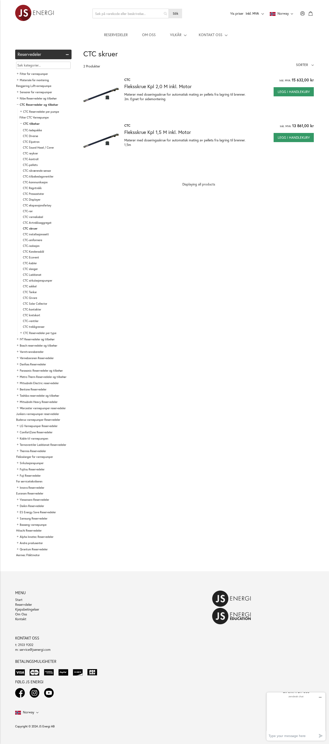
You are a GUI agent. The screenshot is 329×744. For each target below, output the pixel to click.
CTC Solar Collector (35, 303)
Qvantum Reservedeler (34, 549)
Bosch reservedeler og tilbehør (38, 345)
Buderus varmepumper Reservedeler (38, 419)
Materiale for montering (34, 80)
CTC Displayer (31, 199)
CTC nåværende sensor (37, 170)
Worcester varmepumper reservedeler (43, 408)
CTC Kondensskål (33, 251)
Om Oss (21, 614)
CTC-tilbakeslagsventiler (38, 176)
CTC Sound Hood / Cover (38, 147)
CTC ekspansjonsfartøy (37, 205)
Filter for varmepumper (34, 74)
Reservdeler (23, 604)
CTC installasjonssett (36, 234)
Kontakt (20, 619)
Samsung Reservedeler (33, 518)
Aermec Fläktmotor (28, 555)
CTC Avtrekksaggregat (37, 222)
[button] (305, 64)
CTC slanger (30, 269)
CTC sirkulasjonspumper (37, 280)
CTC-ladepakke (32, 130)
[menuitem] (116, 34)
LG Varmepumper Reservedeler (39, 426)
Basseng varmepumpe (33, 525)
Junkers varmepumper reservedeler (37, 414)
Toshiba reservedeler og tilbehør (39, 395)
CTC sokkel (30, 286)
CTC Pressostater (33, 194)
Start (18, 599)
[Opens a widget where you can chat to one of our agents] (296, 716)
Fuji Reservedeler (30, 475)
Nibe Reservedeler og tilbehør (38, 98)
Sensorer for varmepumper (36, 92)
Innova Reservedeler (32, 487)
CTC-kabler (30, 263)
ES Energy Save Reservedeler (38, 512)
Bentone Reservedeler (33, 389)
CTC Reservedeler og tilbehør (39, 104)
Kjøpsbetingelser (27, 609)
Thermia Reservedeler (33, 451)
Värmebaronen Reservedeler (37, 358)
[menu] (164, 34)
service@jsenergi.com (35, 649)
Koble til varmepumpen (34, 438)
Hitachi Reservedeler (29, 530)
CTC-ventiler (31, 321)
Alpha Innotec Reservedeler (36, 537)
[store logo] (34, 13)
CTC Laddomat (32, 275)
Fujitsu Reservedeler (32, 469)
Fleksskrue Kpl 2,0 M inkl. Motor (158, 86)
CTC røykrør (30, 153)
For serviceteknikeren (29, 481)
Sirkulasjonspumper (32, 463)
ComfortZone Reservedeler (36, 432)
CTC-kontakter (32, 309)
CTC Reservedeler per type (39, 333)
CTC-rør (28, 211)
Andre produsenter (31, 543)
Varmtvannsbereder (32, 352)
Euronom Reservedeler (29, 493)
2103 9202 (25, 644)
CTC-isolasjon (31, 246)
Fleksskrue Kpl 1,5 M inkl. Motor (157, 132)
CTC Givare (30, 298)
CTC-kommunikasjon (35, 182)
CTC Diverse (30, 136)
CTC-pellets (30, 165)
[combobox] (130, 13)
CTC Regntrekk (32, 188)
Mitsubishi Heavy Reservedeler (39, 402)
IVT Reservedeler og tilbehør (37, 339)
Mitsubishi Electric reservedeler (39, 383)
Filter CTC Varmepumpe (34, 117)
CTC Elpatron (31, 142)
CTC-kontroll (31, 159)
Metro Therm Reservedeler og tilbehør (43, 377)
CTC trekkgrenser (34, 327)
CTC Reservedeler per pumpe (41, 111)
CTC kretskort (31, 315)
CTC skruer (30, 228)
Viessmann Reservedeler (34, 499)
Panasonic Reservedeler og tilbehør (41, 370)
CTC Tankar (30, 292)
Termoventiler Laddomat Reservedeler (43, 445)
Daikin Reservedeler (32, 506)
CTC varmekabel (33, 217)
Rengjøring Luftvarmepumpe (33, 86)
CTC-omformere (32, 240)
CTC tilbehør (31, 123)
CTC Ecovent (31, 257)
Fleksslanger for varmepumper (34, 457)
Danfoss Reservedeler (33, 364)
